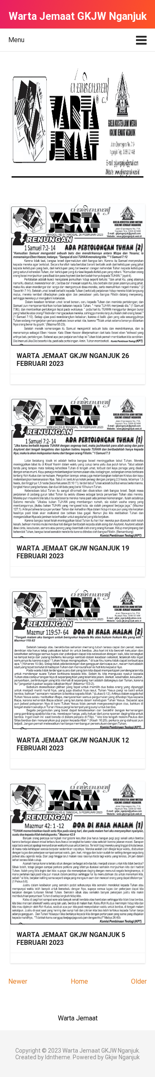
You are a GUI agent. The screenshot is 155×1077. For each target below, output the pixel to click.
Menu (16, 40)
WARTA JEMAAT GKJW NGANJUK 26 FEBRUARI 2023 (73, 360)
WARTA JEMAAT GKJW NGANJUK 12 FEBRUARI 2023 (73, 744)
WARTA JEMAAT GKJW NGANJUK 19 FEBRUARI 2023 (73, 552)
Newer (17, 981)
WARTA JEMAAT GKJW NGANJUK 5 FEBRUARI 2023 (71, 939)
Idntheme (57, 1057)
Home (79, 981)
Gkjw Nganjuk (122, 1057)
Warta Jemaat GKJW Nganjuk (100, 1050)
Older (139, 981)
